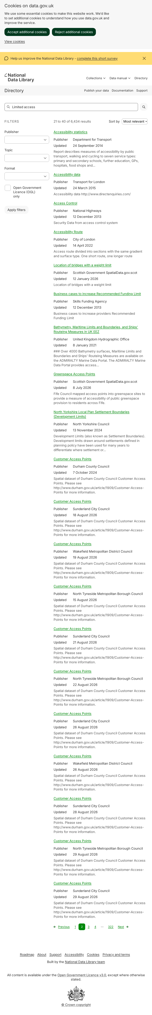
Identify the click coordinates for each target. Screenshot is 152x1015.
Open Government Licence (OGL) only (27, 192)
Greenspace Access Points (74, 374)
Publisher (11, 132)
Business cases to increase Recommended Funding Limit (97, 294)
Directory (141, 78)
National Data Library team (85, 962)
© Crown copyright (76, 1005)
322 (110, 927)
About (41, 954)
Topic (8, 150)
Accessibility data (67, 174)
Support (142, 90)
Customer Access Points (72, 459)
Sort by (114, 121)
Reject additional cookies (74, 32)
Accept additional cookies (27, 32)
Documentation (122, 90)
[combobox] (26, 140)
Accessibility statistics (70, 132)
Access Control (65, 203)
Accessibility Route (68, 232)
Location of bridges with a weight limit (82, 265)
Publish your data (96, 90)
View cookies (14, 41)
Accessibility (74, 954)
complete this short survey (97, 58)
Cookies (93, 954)
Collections (94, 78)
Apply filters (16, 210)
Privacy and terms (116, 954)
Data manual (118, 78)
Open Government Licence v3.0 (81, 975)
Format (9, 168)
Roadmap (27, 954)
